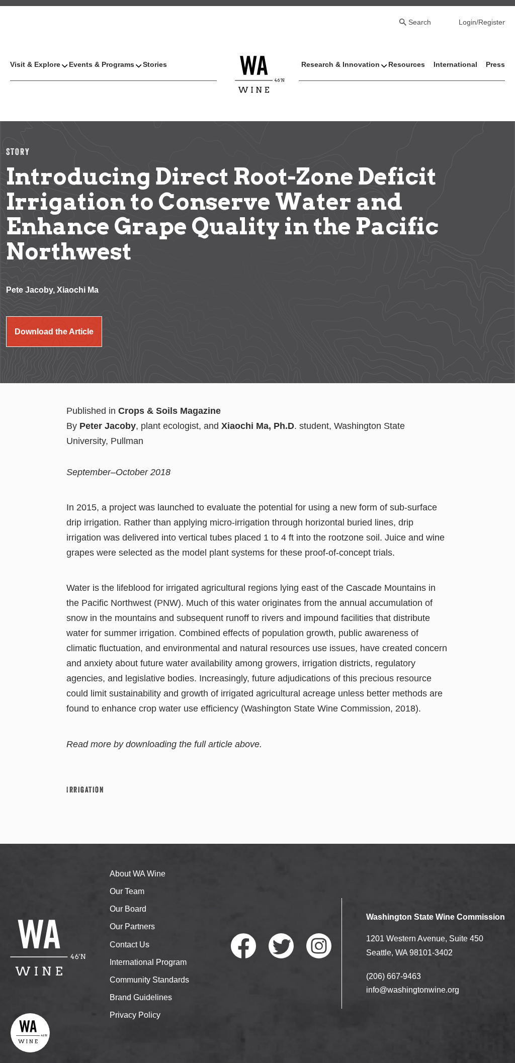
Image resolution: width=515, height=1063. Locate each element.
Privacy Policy (135, 1015)
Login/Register (482, 22)
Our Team (127, 891)
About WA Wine (137, 873)
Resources (406, 64)
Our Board (128, 909)
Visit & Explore (35, 64)
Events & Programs (101, 64)
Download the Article (54, 331)
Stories (155, 64)
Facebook (243, 945)
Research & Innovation (340, 64)
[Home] (260, 73)
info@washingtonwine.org (412, 990)
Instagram (318, 945)
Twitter (281, 945)
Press (495, 64)
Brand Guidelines (141, 997)
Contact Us (129, 944)
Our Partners (132, 926)
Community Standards (149, 980)
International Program (148, 962)
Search (419, 22)
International (455, 64)
